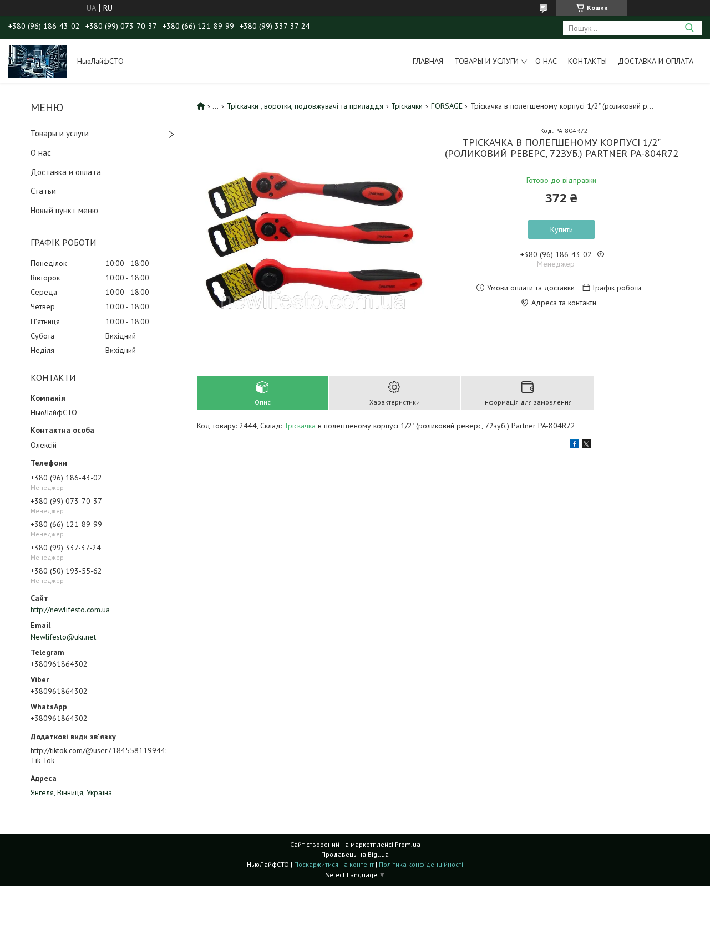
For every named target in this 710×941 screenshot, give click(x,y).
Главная (428, 61)
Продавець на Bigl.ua (355, 854)
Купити (561, 229)
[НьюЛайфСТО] (37, 61)
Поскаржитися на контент (334, 864)
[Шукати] (689, 28)
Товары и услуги (486, 61)
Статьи (43, 191)
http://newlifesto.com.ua (70, 610)
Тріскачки (407, 106)
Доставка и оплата (655, 61)
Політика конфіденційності (421, 864)
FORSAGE (447, 106)
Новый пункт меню (64, 210)
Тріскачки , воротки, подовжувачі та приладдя (305, 106)
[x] (586, 446)
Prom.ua (407, 844)
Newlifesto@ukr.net (63, 637)
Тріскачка (300, 426)
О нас (546, 61)
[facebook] (574, 446)
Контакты (587, 61)
